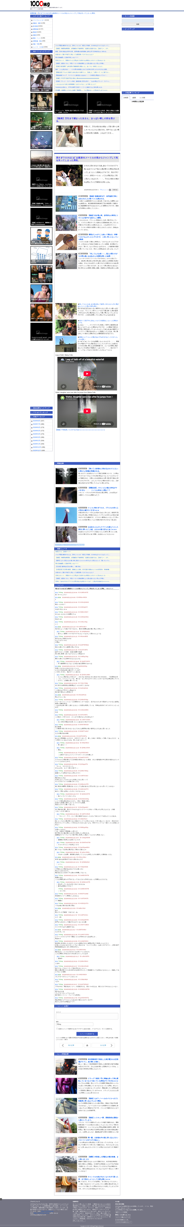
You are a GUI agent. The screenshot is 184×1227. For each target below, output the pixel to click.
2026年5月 (36, 430)
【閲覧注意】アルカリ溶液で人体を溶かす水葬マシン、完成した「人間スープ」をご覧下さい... (82, 72)
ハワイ (66, 545)
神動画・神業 (37, 23)
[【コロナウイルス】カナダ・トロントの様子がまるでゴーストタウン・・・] (41, 331)
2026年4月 (36, 434)
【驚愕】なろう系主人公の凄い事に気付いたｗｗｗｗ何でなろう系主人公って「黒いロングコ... (82, 560)
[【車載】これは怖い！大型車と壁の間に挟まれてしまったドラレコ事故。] (41, 121)
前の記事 (71, 1045)
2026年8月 (36, 421)
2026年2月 (36, 440)
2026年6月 (36, 427)
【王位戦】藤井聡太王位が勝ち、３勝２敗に (68, 566)
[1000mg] (40, 2)
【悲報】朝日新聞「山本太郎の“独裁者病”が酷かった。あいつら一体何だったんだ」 (79, 66)
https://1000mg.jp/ (47, 1211)
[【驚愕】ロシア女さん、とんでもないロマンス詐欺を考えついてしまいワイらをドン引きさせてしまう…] (41, 178)
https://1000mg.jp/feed (41, 1213)
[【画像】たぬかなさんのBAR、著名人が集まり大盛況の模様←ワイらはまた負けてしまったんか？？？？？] (104, 103)
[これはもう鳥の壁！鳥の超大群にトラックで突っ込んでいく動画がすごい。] (41, 159)
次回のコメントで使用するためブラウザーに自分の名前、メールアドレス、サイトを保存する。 (85, 1029)
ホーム (87, 1045)
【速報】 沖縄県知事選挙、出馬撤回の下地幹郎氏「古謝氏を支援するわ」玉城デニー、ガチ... (82, 48)
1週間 (134, 98)
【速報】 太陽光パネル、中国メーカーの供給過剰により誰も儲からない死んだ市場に (79, 63)
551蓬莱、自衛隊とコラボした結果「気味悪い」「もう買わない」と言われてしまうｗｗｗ (81, 90)
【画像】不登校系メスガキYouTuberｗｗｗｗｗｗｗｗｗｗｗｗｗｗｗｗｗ (80, 430)
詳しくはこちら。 (79, 1220)
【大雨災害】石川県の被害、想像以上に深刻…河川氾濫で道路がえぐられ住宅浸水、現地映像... (82, 569)
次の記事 (103, 1045)
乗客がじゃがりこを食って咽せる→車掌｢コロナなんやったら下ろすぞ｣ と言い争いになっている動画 (98, 237)
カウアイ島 (59, 545)
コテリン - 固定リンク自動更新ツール (31, 56)
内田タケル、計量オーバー (63, 551)
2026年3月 (36, 437)
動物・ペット (37, 38)
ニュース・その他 (38, 47)
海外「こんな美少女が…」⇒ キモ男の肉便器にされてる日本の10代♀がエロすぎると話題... (81, 69)
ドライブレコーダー (38, 20)
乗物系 (35, 32)
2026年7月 (36, 424)
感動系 (35, 35)
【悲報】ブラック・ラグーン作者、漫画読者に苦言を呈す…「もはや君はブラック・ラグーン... (82, 81)
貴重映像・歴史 (37, 41)
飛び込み (81, 545)
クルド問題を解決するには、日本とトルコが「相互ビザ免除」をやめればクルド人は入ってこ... (82, 45)
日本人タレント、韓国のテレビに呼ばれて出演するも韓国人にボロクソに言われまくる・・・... (82, 60)
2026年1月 (36, 444)
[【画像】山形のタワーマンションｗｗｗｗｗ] (41, 255)
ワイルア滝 (73, 545)
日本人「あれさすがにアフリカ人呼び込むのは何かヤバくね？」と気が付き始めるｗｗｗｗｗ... (82, 581)
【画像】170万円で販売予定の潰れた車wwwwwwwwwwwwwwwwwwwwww (77, 78)
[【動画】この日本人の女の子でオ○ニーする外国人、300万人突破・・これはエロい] (41, 82)
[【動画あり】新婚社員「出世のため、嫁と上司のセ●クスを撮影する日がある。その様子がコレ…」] (41, 63)
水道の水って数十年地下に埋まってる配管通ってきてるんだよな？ (74, 54)
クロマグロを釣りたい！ (123, 1222)
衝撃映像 (35, 29)
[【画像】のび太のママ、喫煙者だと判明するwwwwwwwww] (41, 216)
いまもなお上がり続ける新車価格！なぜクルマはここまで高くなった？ (75, 84)
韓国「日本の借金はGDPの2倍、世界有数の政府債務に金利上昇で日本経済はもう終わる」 (81, 51)
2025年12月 (37, 447)
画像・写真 (36, 44)
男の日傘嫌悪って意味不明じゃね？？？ (66, 57)
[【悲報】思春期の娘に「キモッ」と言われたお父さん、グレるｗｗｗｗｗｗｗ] (41, 197)
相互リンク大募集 (121, 1212)
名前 (57, 1021)
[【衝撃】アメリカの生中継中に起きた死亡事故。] (41, 140)
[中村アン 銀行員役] (41, 312)
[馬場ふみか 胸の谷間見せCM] (41, 293)
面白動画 (35, 26)
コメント (58, 1012)
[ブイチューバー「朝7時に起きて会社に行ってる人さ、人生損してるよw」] (71, 103)
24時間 (126, 98)
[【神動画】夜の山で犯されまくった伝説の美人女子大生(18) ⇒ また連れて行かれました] (41, 101)
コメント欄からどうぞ (123, 1217)
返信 (56, 592)
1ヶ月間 (142, 98)
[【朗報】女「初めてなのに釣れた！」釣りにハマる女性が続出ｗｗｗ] (41, 236)
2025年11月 (37, 450)
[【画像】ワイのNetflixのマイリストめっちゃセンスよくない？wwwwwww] (41, 274)
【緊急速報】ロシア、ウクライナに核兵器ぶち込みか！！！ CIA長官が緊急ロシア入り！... (81, 75)
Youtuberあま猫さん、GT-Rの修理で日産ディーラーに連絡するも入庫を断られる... (79, 87)
